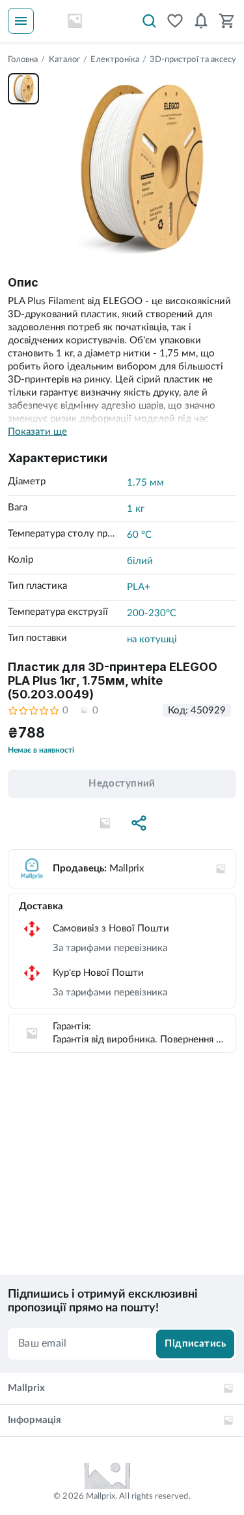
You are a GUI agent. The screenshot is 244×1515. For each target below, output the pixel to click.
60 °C (139, 535)
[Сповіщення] (201, 21)
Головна (23, 59)
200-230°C (151, 613)
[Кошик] (227, 21)
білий (140, 561)
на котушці (152, 639)
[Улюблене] (175, 21)
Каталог (64, 59)
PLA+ (138, 587)
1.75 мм (145, 483)
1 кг (135, 509)
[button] (105, 823)
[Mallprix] (75, 21)
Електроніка (114, 59)
